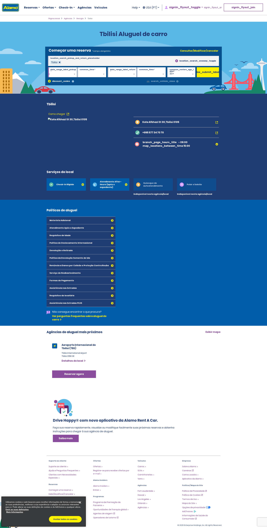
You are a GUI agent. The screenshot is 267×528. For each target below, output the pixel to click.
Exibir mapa (213, 332)
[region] (43, 512)
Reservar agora (74, 374)
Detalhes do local (72, 360)
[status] (55, 62)
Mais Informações (14, 512)
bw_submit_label (208, 72)
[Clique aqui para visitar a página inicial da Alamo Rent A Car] (9, 8)
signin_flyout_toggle (185, 7)
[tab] (66, 184)
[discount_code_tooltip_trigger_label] (73, 81)
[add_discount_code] (49, 81)
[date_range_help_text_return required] (122, 72)
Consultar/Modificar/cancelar (199, 50)
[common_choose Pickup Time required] (91, 72)
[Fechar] (80, 502)
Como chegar (57, 114)
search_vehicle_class (163, 81)
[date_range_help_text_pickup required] (62, 72)
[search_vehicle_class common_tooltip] (177, 81)
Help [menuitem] (135, 7)
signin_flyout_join (243, 7)
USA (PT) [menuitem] (151, 7)
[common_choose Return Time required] (151, 72)
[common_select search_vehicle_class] (148, 81)
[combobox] (133, 61)
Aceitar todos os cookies (65, 519)
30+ (172, 73)
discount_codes (61, 81)
